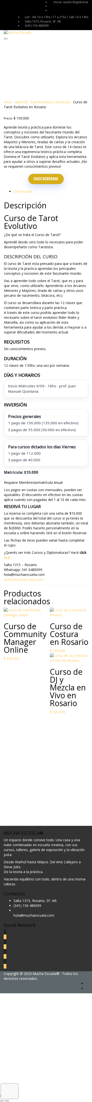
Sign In (39, 1084)
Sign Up (27, 1084)
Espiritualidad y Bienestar (50, 102)
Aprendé (21, 102)
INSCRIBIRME (46, 178)
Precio (8, 118)
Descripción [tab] (22, 191)
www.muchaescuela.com (23, 579)
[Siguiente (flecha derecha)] (7, 1101)
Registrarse (80, 2)
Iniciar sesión (63, 2)
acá (7, 557)
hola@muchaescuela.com (33, 915)
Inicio (8, 102)
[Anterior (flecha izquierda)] (2, 1101)
